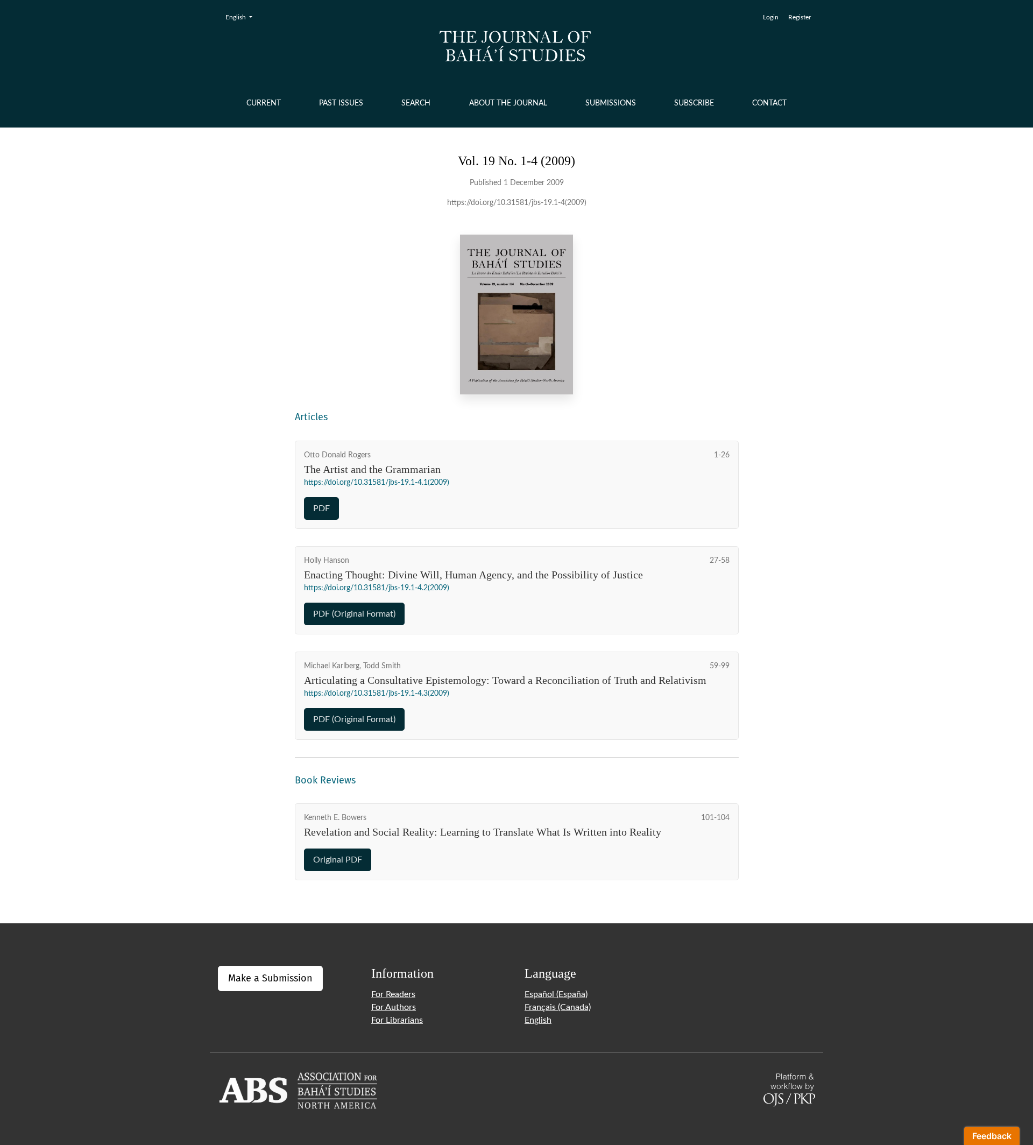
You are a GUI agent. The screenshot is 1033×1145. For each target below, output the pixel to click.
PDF (321, 508)
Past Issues (341, 103)
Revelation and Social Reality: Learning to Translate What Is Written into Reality (482, 832)
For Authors (393, 1007)
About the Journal (508, 103)
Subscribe (694, 103)
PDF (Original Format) (354, 614)
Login (771, 17)
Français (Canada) (558, 1007)
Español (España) (556, 994)
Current (263, 103)
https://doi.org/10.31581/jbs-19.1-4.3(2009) (376, 693)
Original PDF (337, 860)
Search (415, 103)
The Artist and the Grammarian (372, 469)
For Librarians (397, 1020)
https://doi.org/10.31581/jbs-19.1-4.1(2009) (376, 482)
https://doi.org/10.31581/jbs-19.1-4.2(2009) (376, 588)
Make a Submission (270, 978)
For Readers (393, 994)
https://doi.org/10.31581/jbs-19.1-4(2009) (516, 203)
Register (799, 17)
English (242, 16)
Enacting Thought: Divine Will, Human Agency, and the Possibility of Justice (473, 575)
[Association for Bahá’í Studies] (298, 1089)
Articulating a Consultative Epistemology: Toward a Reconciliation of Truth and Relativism (505, 680)
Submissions (610, 103)
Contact (769, 103)
